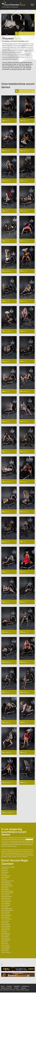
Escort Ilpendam (5, 877)
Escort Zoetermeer (6, 952)
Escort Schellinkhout (6, 901)
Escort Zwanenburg (6, 919)
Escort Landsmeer (5, 882)
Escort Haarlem (5, 936)
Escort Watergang (5, 905)
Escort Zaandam (5, 921)
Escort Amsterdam (5, 926)
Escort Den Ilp (4, 868)
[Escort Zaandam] (14, 4)
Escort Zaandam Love (5, 990)
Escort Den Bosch (5, 928)
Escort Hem (4, 874)
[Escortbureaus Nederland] (18, 975)
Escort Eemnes (5, 872)
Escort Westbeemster (6, 908)
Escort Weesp (4, 906)
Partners (23, 988)
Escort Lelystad (5, 945)
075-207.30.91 (26, 33)
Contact (16, 988)
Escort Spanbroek (5, 903)
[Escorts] (18, 969)
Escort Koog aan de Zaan (7, 881)
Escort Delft (4, 931)
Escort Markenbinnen (6, 884)
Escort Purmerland (5, 900)
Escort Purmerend (5, 898)
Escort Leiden (4, 943)
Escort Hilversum (5, 938)
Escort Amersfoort (5, 924)
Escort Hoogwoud (5, 875)
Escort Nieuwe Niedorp (7, 891)
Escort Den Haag (5, 929)
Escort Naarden (5, 889)
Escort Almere (4, 922)
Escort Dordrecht (5, 933)
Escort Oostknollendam (7, 893)
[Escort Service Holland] (18, 964)
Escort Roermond (5, 947)
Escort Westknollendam (7, 910)
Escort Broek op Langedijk (7, 867)
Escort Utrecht (4, 950)
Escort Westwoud (5, 912)
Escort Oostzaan (5, 894)
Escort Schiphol (5, 948)
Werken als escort (6, 988)
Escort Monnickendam (6, 886)
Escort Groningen (5, 935)
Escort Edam (4, 870)
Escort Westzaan (5, 913)
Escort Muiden (4, 887)
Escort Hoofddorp (5, 940)
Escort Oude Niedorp (6, 896)
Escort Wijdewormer (6, 915)
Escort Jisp (4, 879)
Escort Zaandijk (5, 917)
